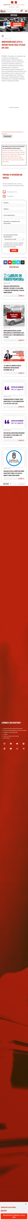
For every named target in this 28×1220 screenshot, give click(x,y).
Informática (5, 161)
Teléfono (6, 209)
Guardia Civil (11, 152)
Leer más (20, 296)
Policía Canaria (14, 150)
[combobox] (12, 11)
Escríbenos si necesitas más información (12, 222)
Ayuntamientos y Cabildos (15, 158)
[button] (26, 11)
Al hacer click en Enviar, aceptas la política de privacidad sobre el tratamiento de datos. (13, 245)
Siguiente (22, 484)
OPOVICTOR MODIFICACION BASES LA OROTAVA (12, 133)
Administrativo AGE (14, 154)
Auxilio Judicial (19, 160)
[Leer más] (23, 295)
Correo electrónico (9, 215)
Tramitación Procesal (8, 160)
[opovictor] (3, 11)
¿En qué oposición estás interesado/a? (11, 236)
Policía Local (5, 150)
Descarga (7, 136)
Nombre (6, 203)
